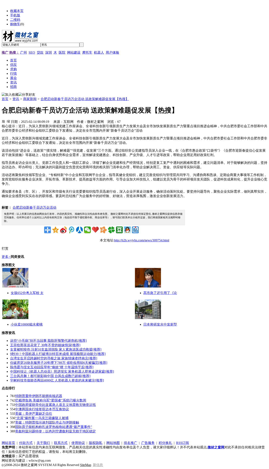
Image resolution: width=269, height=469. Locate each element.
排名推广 (130, 443)
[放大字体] (3, 121)
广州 (23, 52)
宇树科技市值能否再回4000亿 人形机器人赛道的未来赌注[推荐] (57, 380)
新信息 (98, 465)
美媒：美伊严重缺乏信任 (33, 413)
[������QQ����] (127, 230)
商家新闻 (30, 99)
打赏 (5, 248)
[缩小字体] (8, 121)
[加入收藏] (10, 95)
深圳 (48, 52)
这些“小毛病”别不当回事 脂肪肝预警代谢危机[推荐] (48, 340)
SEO (32, 52)
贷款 (40, 52)
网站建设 (73, 52)
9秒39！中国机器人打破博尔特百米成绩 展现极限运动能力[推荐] (57, 354)
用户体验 (112, 52)
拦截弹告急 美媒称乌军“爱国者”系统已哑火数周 (50, 400)
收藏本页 (17, 11)
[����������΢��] (63, 230)
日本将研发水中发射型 (160, 324)
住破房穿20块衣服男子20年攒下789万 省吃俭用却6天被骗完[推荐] (58, 362)
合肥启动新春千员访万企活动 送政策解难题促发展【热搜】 (85, 99)
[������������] (79, 230)
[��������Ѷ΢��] (71, 230)
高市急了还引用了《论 (160, 293)
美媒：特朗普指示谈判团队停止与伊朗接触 (47, 422)
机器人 (99, 52)
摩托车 (87, 52)
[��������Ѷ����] (111, 230)
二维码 (15, 19)
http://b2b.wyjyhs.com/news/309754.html (141, 240)
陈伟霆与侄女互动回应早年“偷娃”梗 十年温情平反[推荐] (51, 367)
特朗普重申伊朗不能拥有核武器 (38, 396)
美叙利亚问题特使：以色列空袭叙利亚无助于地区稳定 (55, 431)
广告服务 (148, 443)
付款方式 (26, 443)
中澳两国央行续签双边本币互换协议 (42, 409)
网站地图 (113, 443)
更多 (6, 256)
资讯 (15, 99)
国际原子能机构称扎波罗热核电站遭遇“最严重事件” (53, 427)
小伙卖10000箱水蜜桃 (27, 324)
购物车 (15, 24)
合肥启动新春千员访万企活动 (34, 207)
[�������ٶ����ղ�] (95, 230)
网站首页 (8, 443)
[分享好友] (26, 95)
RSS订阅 (182, 443)
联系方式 (60, 443)
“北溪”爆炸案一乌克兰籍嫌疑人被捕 (42, 418)
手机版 (15, 15)
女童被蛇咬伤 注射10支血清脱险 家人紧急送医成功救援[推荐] (55, 349)
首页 (5, 99)
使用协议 (78, 443)
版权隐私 (95, 443)
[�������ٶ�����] (135, 230)
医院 (62, 52)
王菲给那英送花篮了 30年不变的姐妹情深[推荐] (45, 345)
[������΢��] (87, 230)
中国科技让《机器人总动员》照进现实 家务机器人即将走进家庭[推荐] (62, 371)
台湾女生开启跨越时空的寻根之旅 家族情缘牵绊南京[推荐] (53, 358)
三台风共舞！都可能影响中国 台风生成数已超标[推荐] (50, 376)
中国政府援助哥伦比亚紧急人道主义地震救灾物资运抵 (55, 405)
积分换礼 (165, 443)
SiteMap (85, 465)
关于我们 (43, 443)
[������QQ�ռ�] (55, 230)
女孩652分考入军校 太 (27, 293)
